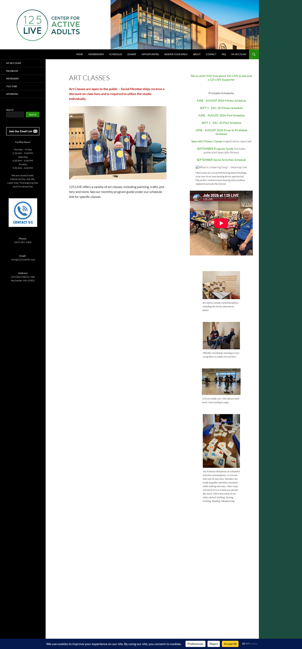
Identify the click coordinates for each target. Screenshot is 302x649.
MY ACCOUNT (238, 54)
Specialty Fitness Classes (206, 141)
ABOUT (197, 54)
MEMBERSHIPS (96, 54)
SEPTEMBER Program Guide (215, 148)
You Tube (11, 86)
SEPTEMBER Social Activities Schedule (221, 159)
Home (79, 54)
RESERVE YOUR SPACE (176, 54)
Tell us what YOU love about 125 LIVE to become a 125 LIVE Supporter (221, 77)
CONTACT (211, 54)
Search (10, 109)
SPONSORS (12, 94)
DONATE (131, 54)
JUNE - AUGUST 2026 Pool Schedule (221, 115)
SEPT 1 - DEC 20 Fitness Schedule (221, 108)
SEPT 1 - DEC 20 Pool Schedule (221, 122)
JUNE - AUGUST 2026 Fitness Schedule (221, 100)
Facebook (12, 71)
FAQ (224, 54)
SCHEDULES (115, 54)
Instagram (12, 78)
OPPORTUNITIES (150, 54)
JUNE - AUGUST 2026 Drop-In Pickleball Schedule (221, 132)
